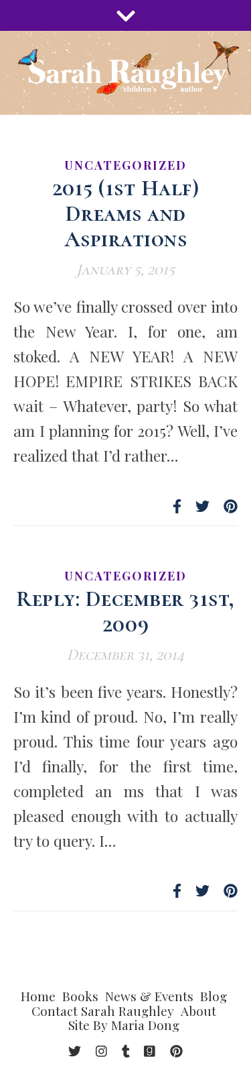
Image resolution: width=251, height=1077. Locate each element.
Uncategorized (125, 165)
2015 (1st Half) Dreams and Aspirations (125, 213)
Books (80, 996)
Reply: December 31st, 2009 (125, 611)
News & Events (149, 996)
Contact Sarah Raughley (102, 1010)
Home (38, 996)
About (198, 1010)
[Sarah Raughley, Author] (125, 73)
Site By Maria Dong (123, 1024)
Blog (213, 996)
